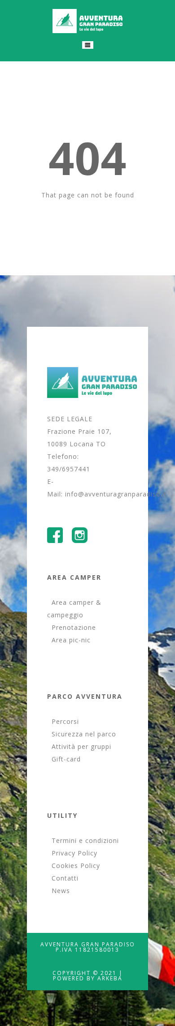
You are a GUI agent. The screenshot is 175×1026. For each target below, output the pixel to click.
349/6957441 (68, 469)
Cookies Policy (76, 865)
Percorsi (65, 721)
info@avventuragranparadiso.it (116, 494)
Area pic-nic (71, 640)
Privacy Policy (74, 853)
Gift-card (66, 759)
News (61, 890)
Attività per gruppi (81, 746)
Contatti (65, 878)
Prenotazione (74, 627)
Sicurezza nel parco (84, 734)
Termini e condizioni (85, 840)
